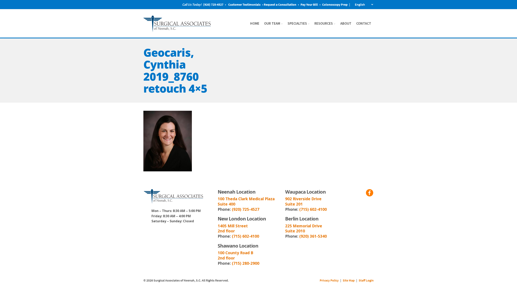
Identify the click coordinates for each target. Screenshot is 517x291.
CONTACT (363, 23)
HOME (254, 23)
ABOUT (345, 23)
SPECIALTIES (297, 23)
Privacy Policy (329, 280)
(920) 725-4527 (245, 209)
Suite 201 (294, 204)
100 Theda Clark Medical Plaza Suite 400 (246, 201)
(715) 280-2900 (245, 263)
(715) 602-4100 (313, 209)
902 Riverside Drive (303, 198)
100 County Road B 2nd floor (235, 255)
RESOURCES (323, 23)
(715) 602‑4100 (245, 236)
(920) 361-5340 (313, 236)
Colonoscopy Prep (335, 4)
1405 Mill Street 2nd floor (233, 228)
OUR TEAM (272, 23)
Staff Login (366, 280)
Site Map (349, 280)
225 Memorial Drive (303, 226)
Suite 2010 (295, 231)
